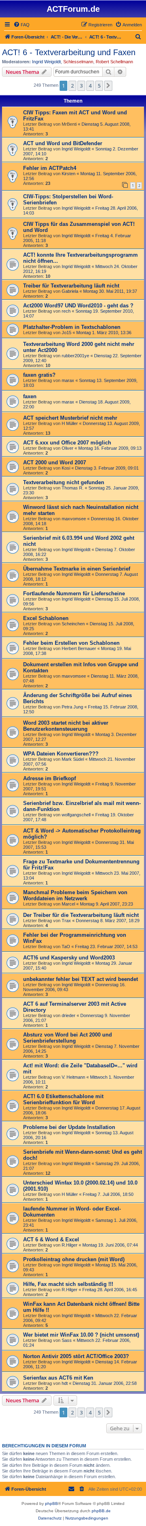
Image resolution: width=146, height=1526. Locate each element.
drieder (68, 1015)
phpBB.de (101, 1511)
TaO (66, 946)
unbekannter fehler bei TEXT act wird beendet (80, 979)
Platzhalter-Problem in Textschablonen (71, 327)
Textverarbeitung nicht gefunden (63, 482)
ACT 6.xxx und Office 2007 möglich (67, 443)
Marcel (68, 903)
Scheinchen (73, 623)
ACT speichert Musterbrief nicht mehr (70, 418)
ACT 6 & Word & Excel (51, 1239)
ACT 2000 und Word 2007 (54, 462)
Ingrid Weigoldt (46, 61)
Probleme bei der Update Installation (69, 1127)
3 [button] (81, 85)
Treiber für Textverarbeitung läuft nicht (71, 286)
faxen (29, 396)
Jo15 (66, 332)
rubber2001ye (75, 355)
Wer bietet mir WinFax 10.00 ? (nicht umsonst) (81, 1335)
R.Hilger (69, 1245)
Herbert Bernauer (79, 648)
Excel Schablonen (46, 618)
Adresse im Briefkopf (49, 778)
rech (66, 311)
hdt (65, 1383)
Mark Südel (73, 759)
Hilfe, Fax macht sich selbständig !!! (68, 1284)
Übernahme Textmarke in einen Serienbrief (76, 569)
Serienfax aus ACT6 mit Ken (58, 1378)
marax (68, 380)
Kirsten (68, 173)
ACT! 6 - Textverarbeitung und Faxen (68, 52)
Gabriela (70, 291)
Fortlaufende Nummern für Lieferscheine (74, 593)
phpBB (51, 1503)
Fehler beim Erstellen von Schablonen (71, 643)
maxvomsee (74, 518)
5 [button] (99, 85)
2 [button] (72, 85)
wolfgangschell (76, 814)
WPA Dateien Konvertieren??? (61, 754)
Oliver (67, 448)
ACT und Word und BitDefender (62, 143)
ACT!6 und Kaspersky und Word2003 (69, 958)
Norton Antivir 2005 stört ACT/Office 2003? (76, 1356)
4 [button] (90, 85)
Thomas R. (73, 487)
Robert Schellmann (114, 61)
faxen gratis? (39, 375)
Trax (66, 920)
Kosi (66, 468)
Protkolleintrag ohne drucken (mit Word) (74, 1259)
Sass (67, 1340)
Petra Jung (72, 706)
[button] (108, 85)
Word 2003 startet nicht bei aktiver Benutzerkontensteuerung (65, 726)
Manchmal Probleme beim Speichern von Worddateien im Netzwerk (75, 895)
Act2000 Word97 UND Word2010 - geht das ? (78, 306)
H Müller (70, 423)
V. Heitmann (73, 1077)
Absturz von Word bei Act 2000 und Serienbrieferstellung (67, 1038)
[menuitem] (21, 25)
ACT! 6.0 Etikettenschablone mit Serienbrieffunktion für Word (63, 1099)
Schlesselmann (78, 61)
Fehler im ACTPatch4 (49, 168)
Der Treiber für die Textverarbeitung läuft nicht (81, 915)
